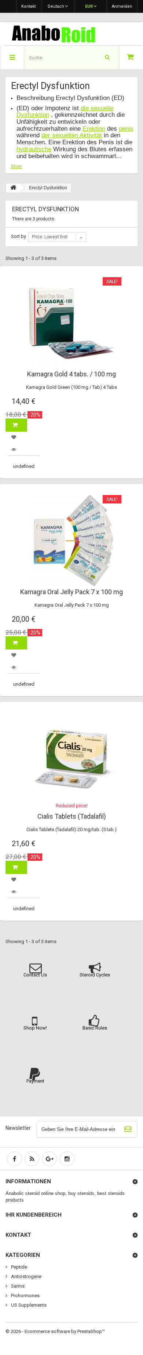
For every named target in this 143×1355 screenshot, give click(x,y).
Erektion (93, 128)
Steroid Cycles (95, 975)
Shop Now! (35, 1028)
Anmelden (122, 6)
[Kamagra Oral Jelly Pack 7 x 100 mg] (71, 541)
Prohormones (25, 1295)
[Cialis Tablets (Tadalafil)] (71, 758)
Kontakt (28, 6)
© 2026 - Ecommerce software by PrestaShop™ (55, 1331)
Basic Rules (94, 1028)
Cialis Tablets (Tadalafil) (71, 816)
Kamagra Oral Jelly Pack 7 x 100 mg (71, 592)
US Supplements (28, 1305)
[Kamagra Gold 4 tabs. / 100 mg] (71, 323)
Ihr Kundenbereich (34, 1214)
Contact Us (35, 975)
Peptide (18, 1267)
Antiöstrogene (25, 1276)
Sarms (17, 1286)
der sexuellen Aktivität (71, 135)
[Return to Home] (13, 188)
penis (126, 128)
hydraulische (33, 149)
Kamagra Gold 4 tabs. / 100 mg (71, 374)
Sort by (18, 236)
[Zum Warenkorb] (131, 58)
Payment (35, 1081)
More (16, 166)
